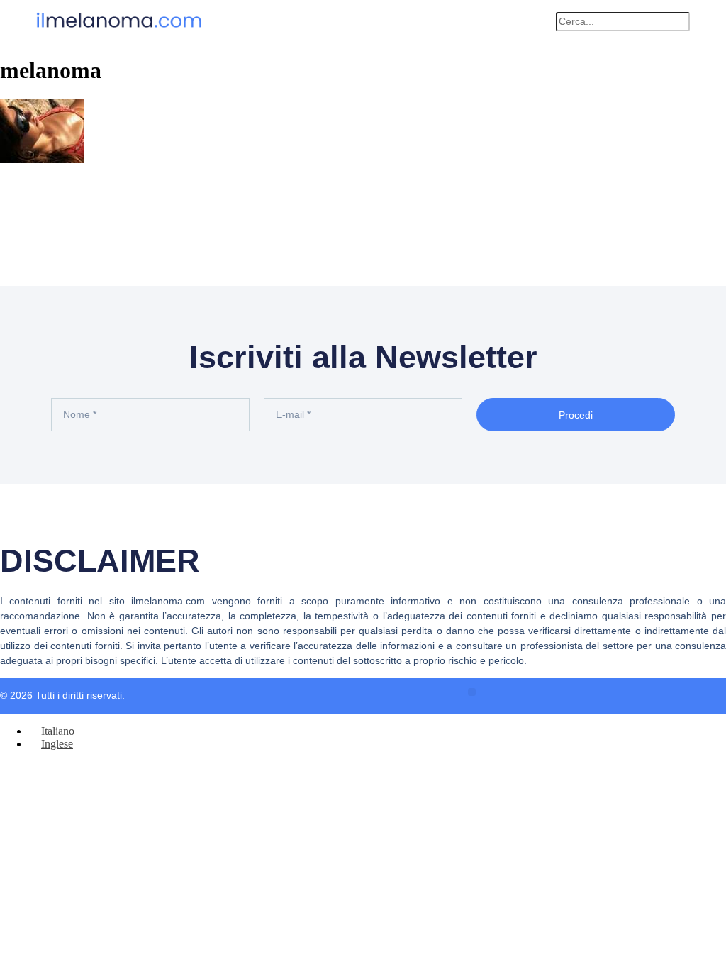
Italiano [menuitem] (57, 731)
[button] (538, 22)
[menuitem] (51, 731)
